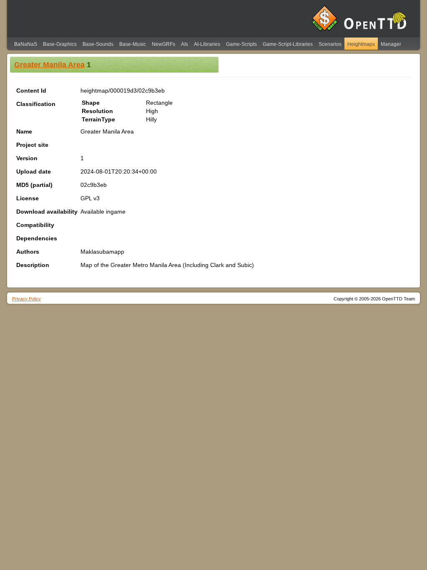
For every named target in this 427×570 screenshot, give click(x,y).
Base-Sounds (98, 44)
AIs (184, 44)
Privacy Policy (26, 298)
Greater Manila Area (49, 65)
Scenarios (330, 44)
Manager (391, 44)
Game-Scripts (241, 44)
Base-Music (132, 44)
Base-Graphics (60, 44)
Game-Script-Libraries (288, 44)
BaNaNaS (25, 44)
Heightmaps (361, 44)
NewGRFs (163, 44)
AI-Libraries (207, 44)
